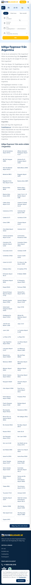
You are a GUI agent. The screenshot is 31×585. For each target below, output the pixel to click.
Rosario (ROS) (7, 431)
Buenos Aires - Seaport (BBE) (21, 188)
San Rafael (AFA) (7, 449)
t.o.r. (6, 13)
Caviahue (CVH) (21, 217)
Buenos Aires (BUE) (6, 188)
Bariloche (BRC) (7, 174)
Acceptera (21, 580)
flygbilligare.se (6, 127)
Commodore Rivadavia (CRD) (22, 236)
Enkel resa (13, 13)
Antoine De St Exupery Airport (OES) (21, 161)
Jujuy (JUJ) (20, 323)
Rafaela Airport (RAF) (21, 404)
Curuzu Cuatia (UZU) (21, 256)
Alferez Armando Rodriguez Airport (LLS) (22, 152)
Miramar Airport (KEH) (7, 369)
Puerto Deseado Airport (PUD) (7, 404)
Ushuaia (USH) (21, 493)
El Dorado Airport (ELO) (7, 274)
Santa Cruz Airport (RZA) (22, 450)
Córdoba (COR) (21, 250)
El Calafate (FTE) (22, 269)
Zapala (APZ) (6, 519)
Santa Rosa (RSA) (22, 456)
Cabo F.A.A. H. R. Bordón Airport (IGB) (22, 195)
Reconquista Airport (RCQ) (6, 410)
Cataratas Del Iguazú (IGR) (21, 211)
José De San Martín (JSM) (6, 324)
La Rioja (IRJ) (21, 337)
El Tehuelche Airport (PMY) (21, 281)
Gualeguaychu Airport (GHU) (7, 316)
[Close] (27, 580)
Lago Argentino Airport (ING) (7, 342)
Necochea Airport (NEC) (22, 375)
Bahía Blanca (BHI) (22, 167)
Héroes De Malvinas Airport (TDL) (22, 317)
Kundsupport (5, 556)
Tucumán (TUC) (7, 493)
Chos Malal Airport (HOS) (8, 230)
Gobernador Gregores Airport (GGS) (7, 308)
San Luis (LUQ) (7, 443)
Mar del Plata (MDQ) (21, 356)
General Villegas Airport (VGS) (21, 301)
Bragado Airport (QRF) (21, 175)
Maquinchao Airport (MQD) (7, 356)
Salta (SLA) (20, 431)
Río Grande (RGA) (8, 425)
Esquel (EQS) (6, 287)
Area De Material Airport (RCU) (7, 168)
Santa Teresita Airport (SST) (7, 462)
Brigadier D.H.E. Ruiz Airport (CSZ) (8, 181)
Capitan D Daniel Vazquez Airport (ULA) (22, 204)
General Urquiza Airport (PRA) (7, 301)
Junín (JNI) (6, 330)
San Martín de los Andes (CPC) (22, 444)
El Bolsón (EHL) (7, 269)
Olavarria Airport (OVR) (22, 382)
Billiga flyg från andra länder (20, 526)
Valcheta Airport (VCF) (7, 498)
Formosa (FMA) (21, 287)
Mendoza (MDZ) (7, 361)
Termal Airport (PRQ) (7, 477)
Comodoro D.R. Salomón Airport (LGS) (7, 244)
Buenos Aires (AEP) (22, 181)
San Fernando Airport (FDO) (7, 437)
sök (15, 37)
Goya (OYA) (20, 307)
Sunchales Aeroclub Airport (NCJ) (22, 469)
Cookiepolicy (5, 554)
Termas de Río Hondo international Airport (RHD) (21, 479)
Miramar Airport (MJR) (21, 369)
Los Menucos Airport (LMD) (21, 349)
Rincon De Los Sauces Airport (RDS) (7, 418)
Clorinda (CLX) (21, 229)
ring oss (22, 2)
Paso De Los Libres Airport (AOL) (21, 390)
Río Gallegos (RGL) (22, 416)
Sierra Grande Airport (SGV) (7, 468)
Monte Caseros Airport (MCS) (7, 375)
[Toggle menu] (28, 2)
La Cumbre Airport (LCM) (22, 331)
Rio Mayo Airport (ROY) (22, 425)
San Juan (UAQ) (22, 436)
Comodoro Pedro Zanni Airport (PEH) (22, 244)
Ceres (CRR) (6, 222)
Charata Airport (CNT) (21, 223)
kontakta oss (5, 551)
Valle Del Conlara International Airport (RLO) (22, 499)
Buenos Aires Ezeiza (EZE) (6, 195)
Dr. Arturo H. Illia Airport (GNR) (22, 263)
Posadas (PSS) (21, 396)
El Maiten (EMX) (21, 274)
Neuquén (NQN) (7, 381)
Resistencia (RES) (22, 410)
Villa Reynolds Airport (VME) (21, 513)
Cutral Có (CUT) (7, 262)
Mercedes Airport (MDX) (22, 362)
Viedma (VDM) (7, 506)
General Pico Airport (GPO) (21, 292)
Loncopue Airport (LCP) (8, 349)
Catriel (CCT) (6, 217)
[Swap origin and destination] (20, 20)
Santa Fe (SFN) (7, 456)
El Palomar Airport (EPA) (8, 281)
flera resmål (23, 13)
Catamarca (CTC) (8, 211)
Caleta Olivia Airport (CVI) (6, 203)
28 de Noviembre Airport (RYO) (8, 151)
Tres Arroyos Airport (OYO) (21, 487)
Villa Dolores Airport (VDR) (21, 507)
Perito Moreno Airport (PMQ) (7, 397)
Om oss (3, 548)
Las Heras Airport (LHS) (22, 342)
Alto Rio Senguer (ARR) (7, 160)
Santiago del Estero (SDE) (21, 462)
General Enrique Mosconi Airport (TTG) (7, 293)
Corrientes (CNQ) (8, 255)
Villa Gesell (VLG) (7, 513)
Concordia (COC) (7, 250)
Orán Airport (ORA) (8, 388)
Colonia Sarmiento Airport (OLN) (8, 236)
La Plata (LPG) (7, 337)
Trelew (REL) (6, 486)
